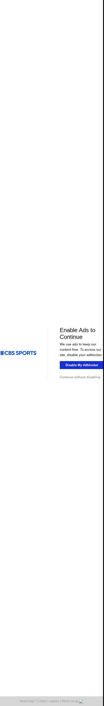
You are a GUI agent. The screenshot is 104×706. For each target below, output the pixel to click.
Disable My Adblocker (82, 365)
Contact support (48, 701)
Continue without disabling (80, 377)
